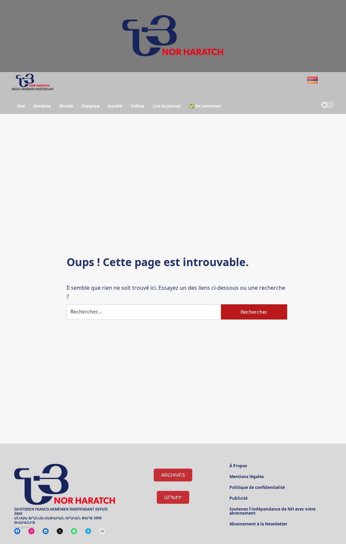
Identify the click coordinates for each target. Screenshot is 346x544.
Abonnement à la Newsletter (258, 524)
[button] (330, 81)
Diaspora (90, 106)
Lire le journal (167, 106)
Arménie (42, 106)
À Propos (238, 466)
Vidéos (137, 106)
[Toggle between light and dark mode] (328, 104)
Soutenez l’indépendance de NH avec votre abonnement (272, 511)
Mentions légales (246, 477)
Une (21, 106)
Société (115, 106)
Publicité (238, 498)
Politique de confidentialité (257, 488)
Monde (66, 106)
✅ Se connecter (205, 106)
